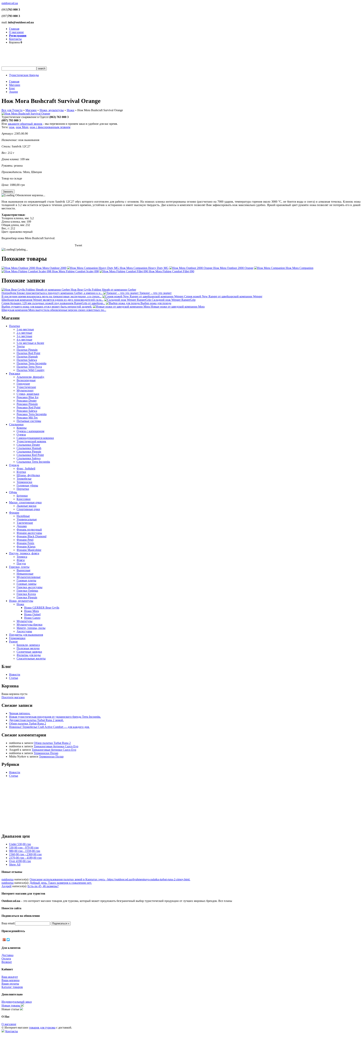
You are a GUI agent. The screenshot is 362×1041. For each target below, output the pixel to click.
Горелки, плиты (19, 566)
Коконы (22, 427)
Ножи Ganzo (32, 617)
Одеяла (21, 434)
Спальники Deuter (28, 444)
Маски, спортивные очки (25, 502)
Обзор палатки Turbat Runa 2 (27, 723)
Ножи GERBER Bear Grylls (41, 607)
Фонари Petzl (25, 539)
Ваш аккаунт (10, 976)
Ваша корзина (10, 980)
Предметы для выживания (26, 634)
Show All (14, 864)
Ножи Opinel (32, 614)
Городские (23, 383)
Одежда (14, 465)
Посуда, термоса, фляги (24, 553)
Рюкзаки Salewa (27, 410)
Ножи (70, 110)
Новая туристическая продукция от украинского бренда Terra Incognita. (55, 716)
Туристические (26, 387)
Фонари (14, 512)
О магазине (16, 32)
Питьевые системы (29, 421)
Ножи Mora (31, 611)
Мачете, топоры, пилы (31, 628)
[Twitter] (8, 939)
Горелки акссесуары (29, 587)
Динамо (22, 526)
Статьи (13, 677)
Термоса (22, 556)
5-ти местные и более (30, 343)
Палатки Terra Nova (29, 366)
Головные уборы (27, 485)
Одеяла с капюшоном (30, 431)
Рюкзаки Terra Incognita (32, 414)
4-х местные (24, 339)
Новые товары (11, 1005)
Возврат (7, 962)
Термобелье (24, 478)
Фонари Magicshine (29, 550)
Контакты (15, 39)
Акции (13, 91)
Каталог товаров (12, 987)
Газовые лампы (26, 583)
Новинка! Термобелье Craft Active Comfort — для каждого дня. (49, 726)
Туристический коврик (31, 441)
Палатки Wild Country (30, 370)
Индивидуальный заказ (17, 1001)
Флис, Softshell (26, 468)
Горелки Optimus (27, 590)
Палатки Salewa (27, 360)
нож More (22, 127)
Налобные (23, 516)
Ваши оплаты (10, 983)
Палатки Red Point (28, 353)
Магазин (14, 85)
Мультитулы (24, 621)
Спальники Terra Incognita (33, 461)
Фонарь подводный (29, 529)
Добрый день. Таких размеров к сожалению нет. (61, 882)
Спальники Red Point (30, 455)
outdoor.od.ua (10, 3)
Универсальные (27, 519)
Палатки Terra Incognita (31, 363)
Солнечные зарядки (29, 651)
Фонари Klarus (26, 546)
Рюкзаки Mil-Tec (27, 417)
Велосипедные (26, 380)
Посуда (21, 563)
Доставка (7, 955)
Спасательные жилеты (31, 658)
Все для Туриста (12, 110)
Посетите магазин (13, 697)
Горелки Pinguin (27, 597)
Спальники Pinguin (29, 451)
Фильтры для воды (29, 655)
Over (20, 861)
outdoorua (8, 879)
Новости (14, 674)
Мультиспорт (25, 390)
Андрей (7, 886)
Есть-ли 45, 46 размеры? (43, 886)
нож (11, 127)
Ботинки (22, 495)
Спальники (16, 424)
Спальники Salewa (29, 458)
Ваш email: (8, 923)
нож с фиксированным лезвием (50, 127)
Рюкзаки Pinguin (27, 404)
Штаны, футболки (28, 475)
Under (20, 844)
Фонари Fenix (25, 543)
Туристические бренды (24, 75)
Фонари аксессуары (29, 533)
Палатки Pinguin (27, 349)
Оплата (6, 958)
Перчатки (23, 488)
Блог (12, 88)
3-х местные (24, 336)
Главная (14, 28)
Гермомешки (17, 638)
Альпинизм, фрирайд (30, 376)
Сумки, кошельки (28, 393)
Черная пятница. (19, 713)
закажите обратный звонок (25, 123)
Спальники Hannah (29, 448)
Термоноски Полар (46, 753)
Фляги (21, 560)
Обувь (13, 492)
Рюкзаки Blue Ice (27, 397)
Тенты (21, 346)
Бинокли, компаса (28, 645)
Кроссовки (24, 499)
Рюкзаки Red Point (28, 407)
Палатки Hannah (27, 356)
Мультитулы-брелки (29, 624)
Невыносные (25, 573)
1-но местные (25, 329)
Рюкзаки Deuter (27, 400)
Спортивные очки (28, 509)
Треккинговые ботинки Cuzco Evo (56, 746)
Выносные (23, 570)
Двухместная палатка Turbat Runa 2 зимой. (36, 720)
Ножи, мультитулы (52, 110)
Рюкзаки (14, 373)
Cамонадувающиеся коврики (35, 438)
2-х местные (24, 332)
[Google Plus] (4, 939)
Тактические (25, 522)
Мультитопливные (29, 577)
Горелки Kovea (26, 594)
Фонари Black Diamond (31, 536)
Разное (13, 641)
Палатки (14, 326)
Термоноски (24, 482)
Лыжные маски (26, 505)
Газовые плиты (26, 580)
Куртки (21, 471)
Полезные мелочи (28, 648)
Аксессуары (24, 631)
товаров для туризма (42, 1027)
